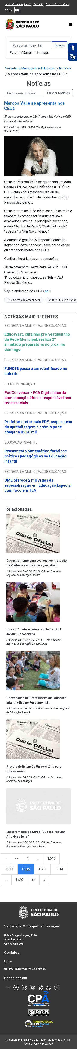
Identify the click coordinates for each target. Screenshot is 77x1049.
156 (9, 961)
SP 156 (8, 10)
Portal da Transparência (57, 4)
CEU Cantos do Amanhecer (24, 299)
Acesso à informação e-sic (18, 4)
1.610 (51, 859)
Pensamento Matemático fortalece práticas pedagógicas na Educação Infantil (35, 456)
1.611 (9, 869)
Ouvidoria (38, 4)
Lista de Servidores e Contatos (27, 969)
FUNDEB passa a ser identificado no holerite (35, 371)
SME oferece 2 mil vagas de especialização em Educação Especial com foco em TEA (38, 485)
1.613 (42, 869)
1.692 (19, 880)
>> (33, 880)
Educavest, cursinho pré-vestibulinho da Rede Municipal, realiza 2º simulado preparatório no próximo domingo (37, 342)
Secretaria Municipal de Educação (30, 68)
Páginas (26, 52)
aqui (48, 291)
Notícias (44, 52)
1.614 (59, 869)
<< (17, 859)
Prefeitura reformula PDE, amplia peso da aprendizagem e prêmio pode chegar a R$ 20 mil (38, 427)
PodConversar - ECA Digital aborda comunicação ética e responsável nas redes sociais (37, 397)
